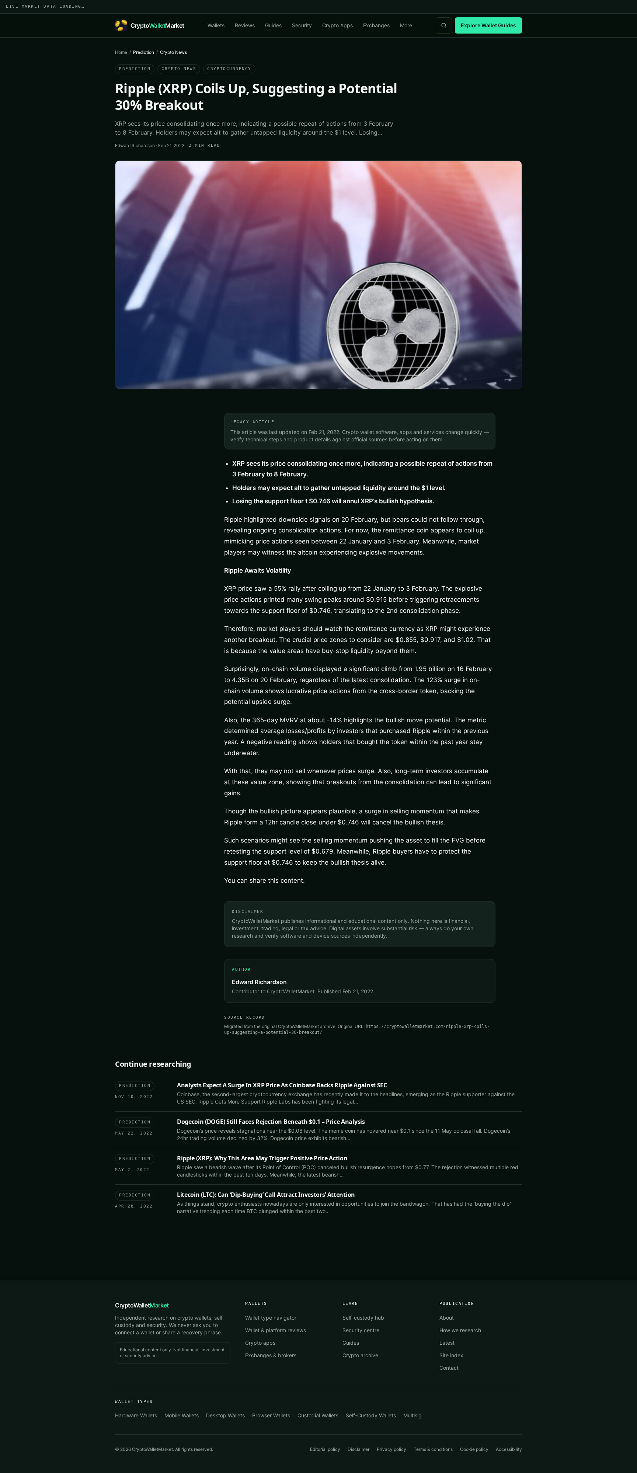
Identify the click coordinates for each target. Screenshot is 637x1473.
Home (121, 52)
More (406, 25)
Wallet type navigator (270, 1317)
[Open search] (444, 25)
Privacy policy (391, 1449)
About (446, 1317)
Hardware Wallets (136, 1415)
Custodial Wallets (317, 1415)
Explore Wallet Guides (488, 25)
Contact (449, 1368)
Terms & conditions (433, 1449)
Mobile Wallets (181, 1415)
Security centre (360, 1330)
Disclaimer (358, 1449)
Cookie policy (474, 1449)
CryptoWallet (142, 1305)
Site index (451, 1355)
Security (302, 25)
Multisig (412, 1415)
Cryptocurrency (229, 68)
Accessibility (509, 1449)
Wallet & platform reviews (275, 1330)
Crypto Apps (337, 25)
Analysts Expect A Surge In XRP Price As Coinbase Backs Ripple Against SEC (282, 1085)
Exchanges (376, 25)
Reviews (245, 25)
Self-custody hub (363, 1317)
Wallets (216, 25)
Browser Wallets (271, 1415)
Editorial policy (325, 1449)
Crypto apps (260, 1343)
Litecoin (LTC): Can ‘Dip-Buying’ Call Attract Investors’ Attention (266, 1195)
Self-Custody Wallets (371, 1415)
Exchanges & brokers (270, 1355)
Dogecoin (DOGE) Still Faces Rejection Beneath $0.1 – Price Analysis (271, 1122)
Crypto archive (360, 1355)
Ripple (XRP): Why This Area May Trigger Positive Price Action (262, 1158)
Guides (273, 25)
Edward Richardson (135, 145)
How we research (460, 1330)
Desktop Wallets (225, 1415)
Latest (447, 1343)
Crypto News (178, 68)
